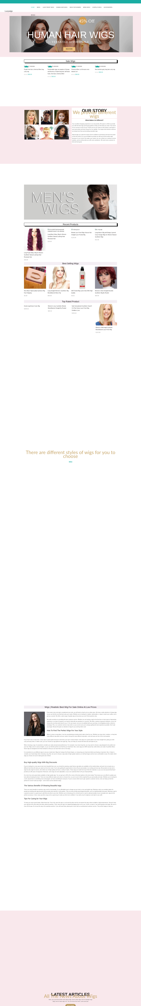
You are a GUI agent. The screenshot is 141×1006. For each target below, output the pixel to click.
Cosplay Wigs (96, 7)
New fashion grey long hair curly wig (105, 69)
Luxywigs (9, 11)
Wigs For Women (75, 7)
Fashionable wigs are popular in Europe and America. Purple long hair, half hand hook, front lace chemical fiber (59, 71)
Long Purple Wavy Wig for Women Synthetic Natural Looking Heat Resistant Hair (33, 255)
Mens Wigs (86, 7)
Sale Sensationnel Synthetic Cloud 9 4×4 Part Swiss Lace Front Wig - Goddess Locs (82, 308)
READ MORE (46, 43)
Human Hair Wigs (61, 7)
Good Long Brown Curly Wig (32, 306)
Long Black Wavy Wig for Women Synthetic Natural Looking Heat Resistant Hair (57, 236)
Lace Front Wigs (48, 7)
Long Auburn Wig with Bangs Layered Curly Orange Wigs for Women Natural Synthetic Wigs (105, 235)
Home (33, 7)
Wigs (38, 7)
